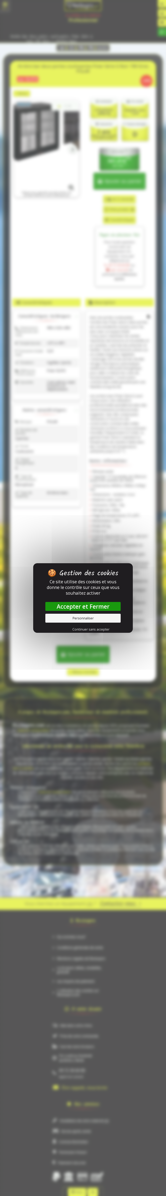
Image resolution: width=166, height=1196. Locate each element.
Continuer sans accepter (91, 629)
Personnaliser (83, 618)
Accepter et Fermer (83, 606)
